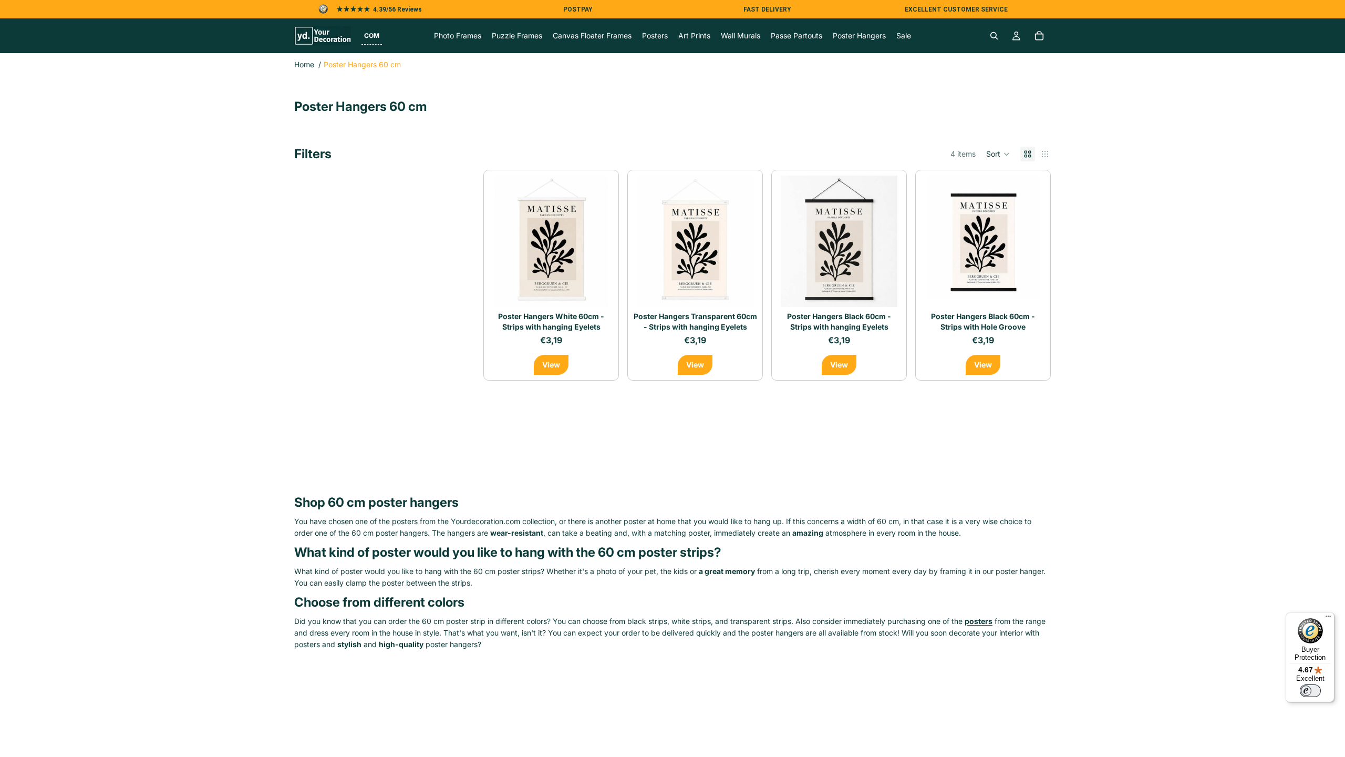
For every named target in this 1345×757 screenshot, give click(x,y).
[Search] (994, 35)
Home (304, 64)
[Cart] (1039, 35)
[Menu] (1328, 618)
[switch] (1310, 690)
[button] (371, 35)
